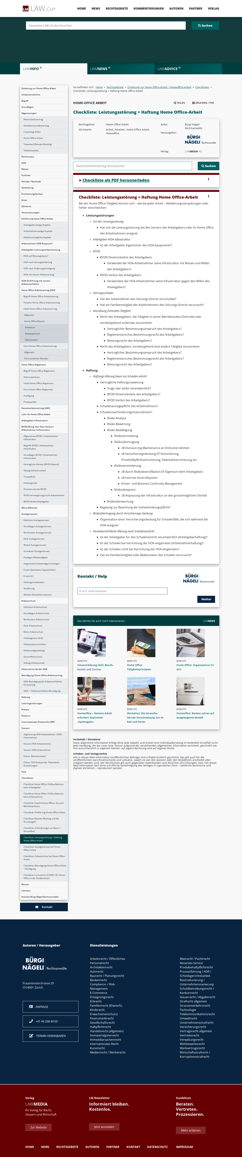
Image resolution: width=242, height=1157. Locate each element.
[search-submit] (205, 25)
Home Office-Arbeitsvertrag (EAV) (38, 290)
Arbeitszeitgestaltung (34, 650)
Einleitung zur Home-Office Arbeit (38, 88)
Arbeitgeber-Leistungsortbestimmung (40, 249)
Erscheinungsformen (32, 193)
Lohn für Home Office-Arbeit (35, 414)
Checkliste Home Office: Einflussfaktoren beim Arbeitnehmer (44, 795)
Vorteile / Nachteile (31, 181)
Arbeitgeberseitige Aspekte (37, 224)
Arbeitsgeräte (30, 482)
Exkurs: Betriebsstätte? (35, 756)
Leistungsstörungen (31, 703)
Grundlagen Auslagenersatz (37, 526)
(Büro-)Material (29, 507)
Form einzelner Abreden (36, 358)
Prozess (25, 709)
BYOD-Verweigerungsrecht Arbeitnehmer (44, 495)
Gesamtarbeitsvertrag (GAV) (35, 408)
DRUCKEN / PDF (204, 102)
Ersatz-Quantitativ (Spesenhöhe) (39, 569)
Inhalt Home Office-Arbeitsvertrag (40, 308)
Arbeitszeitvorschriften (35, 644)
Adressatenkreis (32, 377)
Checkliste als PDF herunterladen (116, 180)
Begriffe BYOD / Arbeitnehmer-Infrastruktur (39, 447)
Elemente (26, 206)
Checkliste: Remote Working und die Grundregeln (41, 820)
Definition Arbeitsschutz (35, 607)
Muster (25, 884)
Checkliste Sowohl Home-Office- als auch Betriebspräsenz (44, 804)
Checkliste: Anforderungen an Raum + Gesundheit (42, 829)
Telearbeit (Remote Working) (38, 144)
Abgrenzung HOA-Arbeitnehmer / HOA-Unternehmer (43, 736)
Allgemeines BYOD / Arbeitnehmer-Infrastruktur (41, 438)
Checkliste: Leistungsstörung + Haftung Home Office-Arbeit (43, 839)
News (96, 8)
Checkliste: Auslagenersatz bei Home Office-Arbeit (42, 848)
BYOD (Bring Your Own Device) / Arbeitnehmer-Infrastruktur (37, 428)
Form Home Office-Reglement (38, 389)
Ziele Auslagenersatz (34, 538)
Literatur (26, 890)
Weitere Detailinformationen (38, 594)
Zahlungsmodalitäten (34, 582)
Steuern (25, 728)
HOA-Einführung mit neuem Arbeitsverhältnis (35, 282)
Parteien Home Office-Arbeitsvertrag (42, 302)
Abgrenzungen (29, 113)
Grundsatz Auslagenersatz (37, 551)
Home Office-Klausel (34, 321)
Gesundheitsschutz (33, 656)
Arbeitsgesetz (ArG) (33, 638)
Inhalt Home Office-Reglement (38, 383)
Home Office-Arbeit (33, 138)
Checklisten (27, 777)
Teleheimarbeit (31, 150)
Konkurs (25, 715)
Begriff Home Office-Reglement (39, 370)
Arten (24, 200)
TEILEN (180, 102)
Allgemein (29, 315)
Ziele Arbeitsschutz (33, 625)
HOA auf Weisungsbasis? (36, 255)
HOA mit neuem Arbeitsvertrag (39, 274)
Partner (195, 8)
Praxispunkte (30, 401)
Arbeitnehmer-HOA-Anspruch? (37, 243)
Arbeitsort (30, 327)
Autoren (176, 8)
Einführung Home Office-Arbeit (37, 218)
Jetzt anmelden (104, 1127)
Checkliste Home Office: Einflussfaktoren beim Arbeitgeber (44, 786)
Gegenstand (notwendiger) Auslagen (42, 563)
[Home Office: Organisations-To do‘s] (197, 643)
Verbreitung (27, 187)
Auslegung (29, 395)
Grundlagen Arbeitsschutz (36, 613)
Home (81, 8)
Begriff (24, 100)
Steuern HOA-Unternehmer (37, 749)
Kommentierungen (149, 8)
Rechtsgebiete (117, 8)
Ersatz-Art (28, 576)
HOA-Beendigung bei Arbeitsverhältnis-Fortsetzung (43, 683)
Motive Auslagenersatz (35, 544)
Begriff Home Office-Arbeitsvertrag (41, 296)
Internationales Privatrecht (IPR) (38, 721)
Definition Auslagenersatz (36, 520)
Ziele (23, 162)
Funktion (26, 175)
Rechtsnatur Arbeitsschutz (36, 619)
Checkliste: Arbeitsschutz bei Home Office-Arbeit (44, 858)
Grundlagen (27, 107)
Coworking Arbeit (32, 131)
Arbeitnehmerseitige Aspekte (38, 231)
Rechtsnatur (27, 156)
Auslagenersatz (29, 513)
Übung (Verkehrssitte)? (35, 470)
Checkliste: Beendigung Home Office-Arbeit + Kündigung (45, 867)
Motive (24, 169)
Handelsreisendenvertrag (36, 125)
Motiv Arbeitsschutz (33, 631)
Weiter (206, 599)
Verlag (213, 8)
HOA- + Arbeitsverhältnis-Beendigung (42, 690)
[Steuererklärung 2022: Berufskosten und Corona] (98, 643)
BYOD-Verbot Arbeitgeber (36, 501)
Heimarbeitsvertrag (33, 119)
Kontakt (45, 907)
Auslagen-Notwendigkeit (36, 557)
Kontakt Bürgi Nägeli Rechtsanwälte (40, 896)
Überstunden (31, 339)
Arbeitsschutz (28, 600)
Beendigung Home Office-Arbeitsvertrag (41, 675)
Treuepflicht (29, 476)
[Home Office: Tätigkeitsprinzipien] (148, 643)
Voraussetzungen (30, 212)
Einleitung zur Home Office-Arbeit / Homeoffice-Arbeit (159, 87)
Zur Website (38, 1127)
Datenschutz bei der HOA (34, 669)
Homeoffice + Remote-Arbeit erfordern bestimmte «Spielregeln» (94, 717)
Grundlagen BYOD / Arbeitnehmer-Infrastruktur (41, 456)
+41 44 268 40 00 (45, 1021)
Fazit (23, 771)
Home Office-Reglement (33, 364)
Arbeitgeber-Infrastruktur (34, 420)
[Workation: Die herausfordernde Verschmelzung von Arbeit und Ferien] (148, 691)
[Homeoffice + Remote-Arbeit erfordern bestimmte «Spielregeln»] (98, 691)
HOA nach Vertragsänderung (38, 262)
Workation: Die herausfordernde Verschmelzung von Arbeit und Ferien (145, 717)
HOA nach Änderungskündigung (39, 268)
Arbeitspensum (32, 333)
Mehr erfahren (191, 1131)
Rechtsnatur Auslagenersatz (37, 532)
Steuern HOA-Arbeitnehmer (37, 743)
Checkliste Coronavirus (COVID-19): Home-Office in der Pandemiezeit (45, 876)
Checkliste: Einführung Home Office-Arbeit (44, 812)
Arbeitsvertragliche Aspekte (37, 237)
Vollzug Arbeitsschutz (34, 662)
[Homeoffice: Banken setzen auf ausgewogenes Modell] (197, 691)
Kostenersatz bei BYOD (35, 489)
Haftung (25, 697)
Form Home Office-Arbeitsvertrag (40, 346)
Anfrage (40, 1007)
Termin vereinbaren (49, 1036)
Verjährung (29, 588)
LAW (209, 621)
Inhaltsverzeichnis (30, 94)
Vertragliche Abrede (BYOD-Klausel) (41, 464)
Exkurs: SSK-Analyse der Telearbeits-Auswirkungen (42, 764)
